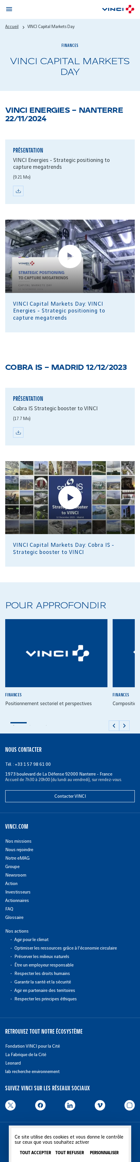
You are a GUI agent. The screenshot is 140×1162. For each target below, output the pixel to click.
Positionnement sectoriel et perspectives (48, 703)
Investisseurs (18, 892)
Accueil (12, 26)
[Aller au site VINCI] (118, 10)
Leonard (13, 1063)
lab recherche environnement (32, 1071)
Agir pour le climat (31, 939)
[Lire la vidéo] (70, 256)
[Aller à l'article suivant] (124, 725)
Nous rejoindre (19, 849)
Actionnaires (17, 900)
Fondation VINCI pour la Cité (32, 1046)
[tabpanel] (56, 667)
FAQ (9, 909)
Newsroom (15, 875)
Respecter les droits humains (42, 973)
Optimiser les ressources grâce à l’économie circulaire (65, 948)
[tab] (18, 725)
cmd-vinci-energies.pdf (18, 191)
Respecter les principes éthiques (45, 998)
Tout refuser (69, 1153)
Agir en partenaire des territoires (44, 990)
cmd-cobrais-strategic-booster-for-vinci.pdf (18, 432)
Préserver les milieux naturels (41, 956)
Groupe (12, 866)
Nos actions (17, 931)
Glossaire (14, 917)
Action (11, 883)
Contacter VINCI (70, 796)
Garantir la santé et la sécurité (42, 982)
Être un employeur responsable (44, 965)
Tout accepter (35, 1153)
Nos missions (18, 841)
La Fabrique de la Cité (25, 1054)
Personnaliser (104, 1153)
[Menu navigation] (9, 9)
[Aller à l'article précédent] (114, 725)
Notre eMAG (17, 858)
